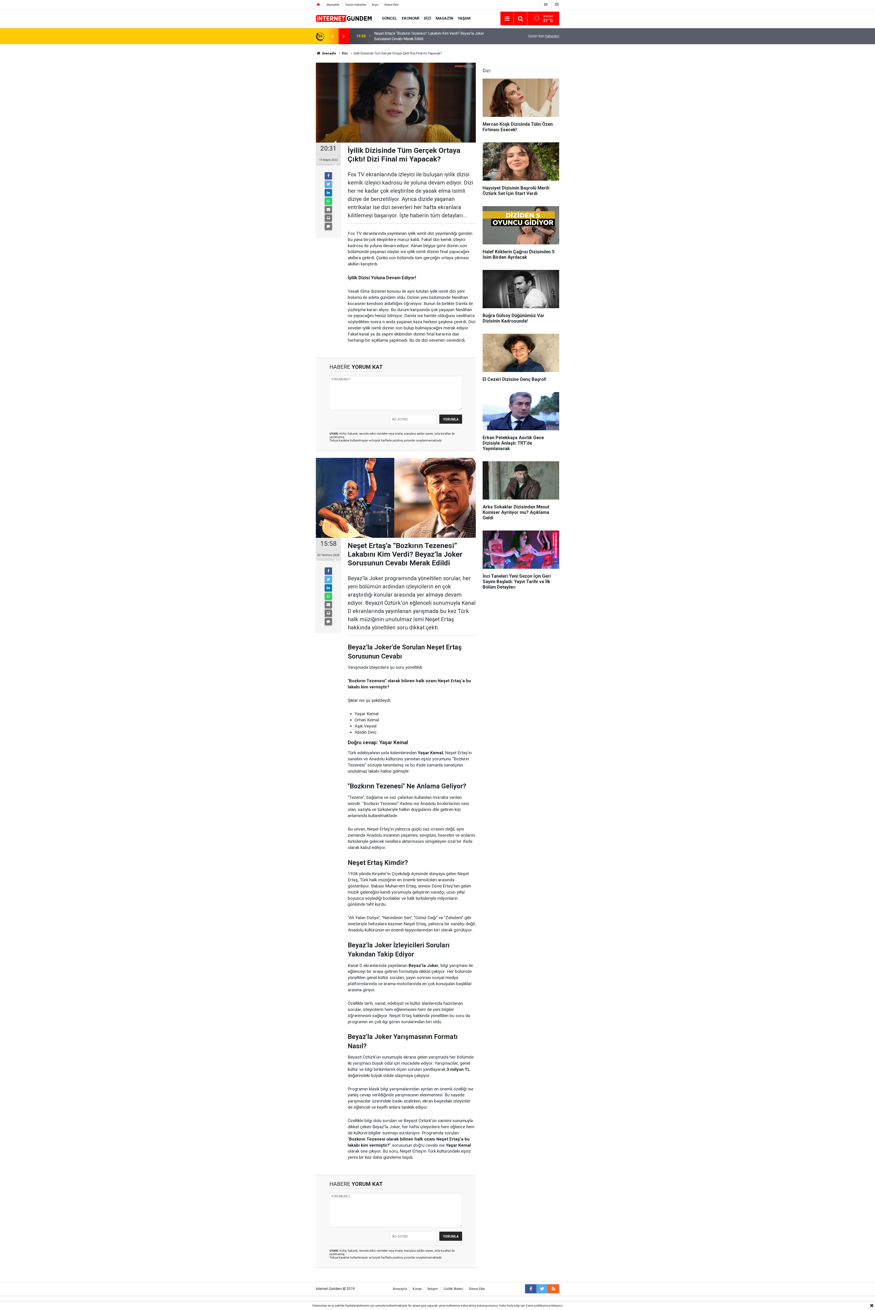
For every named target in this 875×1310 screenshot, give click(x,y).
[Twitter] (328, 184)
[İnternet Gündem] (344, 18)
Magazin (444, 18)
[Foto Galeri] (556, 4)
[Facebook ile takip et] (530, 1288)
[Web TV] (545, 4)
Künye (417, 1289)
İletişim (432, 1289)
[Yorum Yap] (328, 226)
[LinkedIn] (328, 192)
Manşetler (333, 4)
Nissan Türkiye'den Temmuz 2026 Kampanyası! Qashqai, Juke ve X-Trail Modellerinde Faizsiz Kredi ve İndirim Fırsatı (431, 36)
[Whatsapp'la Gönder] (328, 201)
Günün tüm (543, 36)
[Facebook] (328, 175)
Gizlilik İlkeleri (453, 1289)
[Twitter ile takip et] (542, 1288)
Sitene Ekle (391, 4)
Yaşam (464, 18)
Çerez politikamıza (538, 1305)
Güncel (389, 18)
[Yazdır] (328, 218)
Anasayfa (400, 1289)
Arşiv (375, 4)
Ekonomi (410, 18)
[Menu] (507, 18)
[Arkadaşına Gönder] (328, 209)
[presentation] (332, 36)
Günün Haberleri (355, 4)
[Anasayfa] (318, 4)
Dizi (427, 18)
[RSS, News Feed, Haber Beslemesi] (553, 1288)
